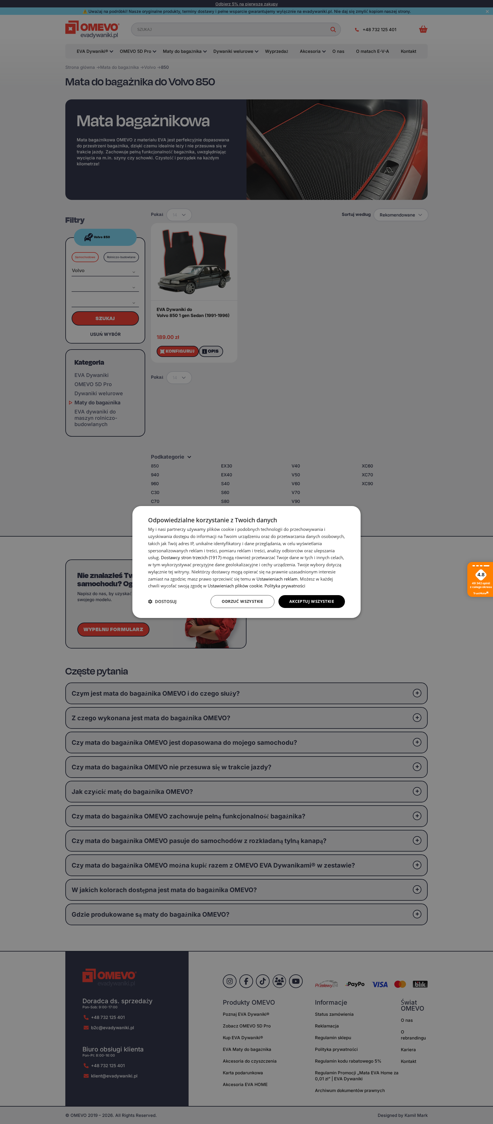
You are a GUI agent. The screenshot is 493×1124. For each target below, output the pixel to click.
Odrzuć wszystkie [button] (242, 601)
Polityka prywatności (284, 586)
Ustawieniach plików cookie (235, 586)
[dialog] (246, 562)
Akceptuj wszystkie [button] (311, 601)
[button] (162, 602)
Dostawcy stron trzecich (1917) (191, 557)
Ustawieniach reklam (277, 579)
